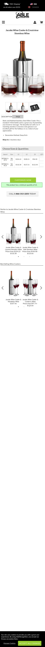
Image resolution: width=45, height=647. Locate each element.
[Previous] (2, 236)
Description (7, 117)
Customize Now (23, 180)
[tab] (6, 116)
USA (35, 4)
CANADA (35, 7)
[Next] (41, 236)
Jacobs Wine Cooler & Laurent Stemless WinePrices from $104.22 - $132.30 (13, 250)
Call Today (22, 194)
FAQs (18, 117)
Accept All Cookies (29, 643)
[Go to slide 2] (24, 256)
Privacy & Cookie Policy (9, 639)
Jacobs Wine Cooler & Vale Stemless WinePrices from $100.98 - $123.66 (30, 250)
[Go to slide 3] (29, 256)
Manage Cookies (10, 643)
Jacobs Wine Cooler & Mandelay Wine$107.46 (13, 302)
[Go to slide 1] (18, 256)
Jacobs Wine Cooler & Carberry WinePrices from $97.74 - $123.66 (30, 303)
